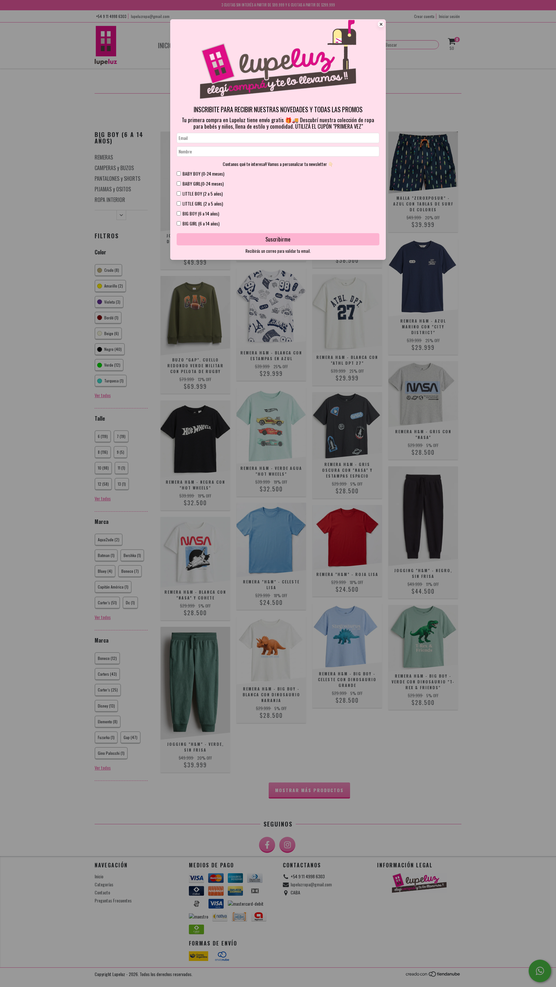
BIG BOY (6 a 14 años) (200, 213)
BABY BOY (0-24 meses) (203, 173)
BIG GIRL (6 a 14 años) (200, 223)
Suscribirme (278, 239)
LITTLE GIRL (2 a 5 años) (202, 203)
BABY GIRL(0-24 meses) (203, 183)
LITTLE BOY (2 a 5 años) (202, 193)
